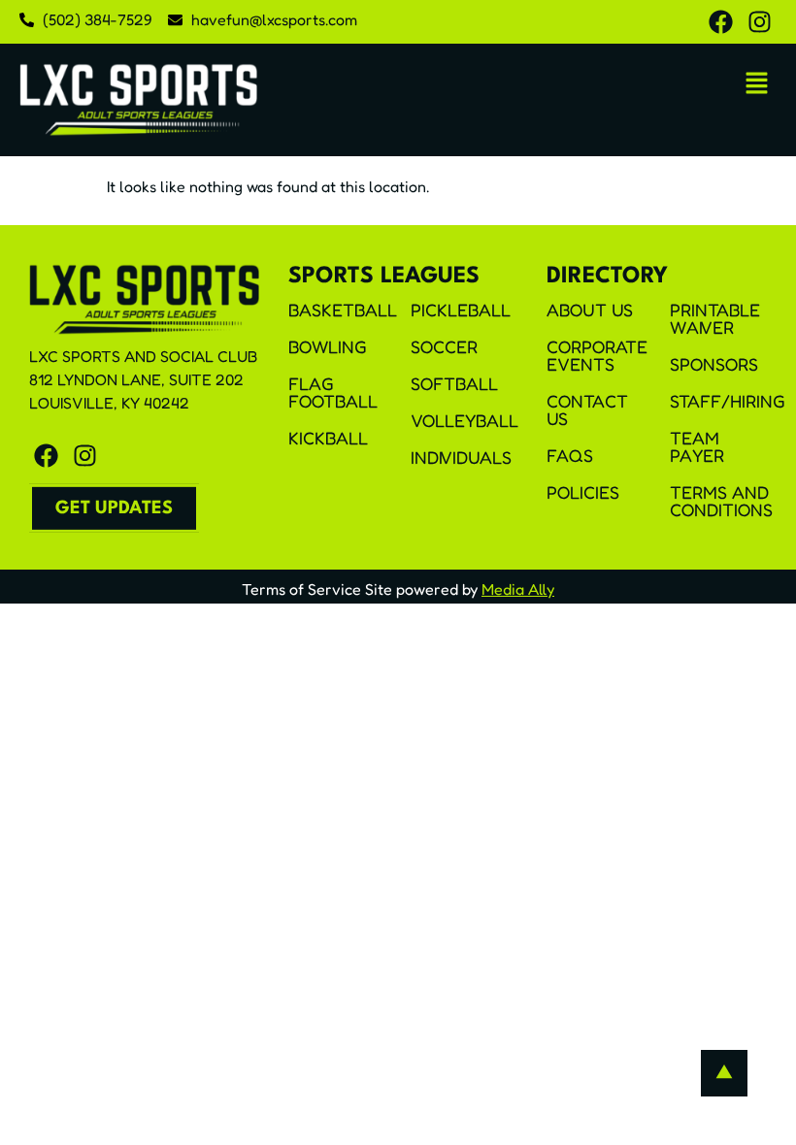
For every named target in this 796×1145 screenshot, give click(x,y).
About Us (590, 309)
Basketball (341, 309)
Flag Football (333, 392)
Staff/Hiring (723, 400)
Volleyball (464, 420)
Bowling (327, 346)
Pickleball (461, 309)
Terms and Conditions (721, 500)
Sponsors (714, 364)
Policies (583, 492)
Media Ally (517, 589)
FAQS (570, 455)
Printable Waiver (715, 318)
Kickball (328, 437)
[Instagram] (760, 22)
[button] (757, 84)
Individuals (461, 457)
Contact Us (587, 409)
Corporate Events (597, 355)
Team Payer (697, 446)
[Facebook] (721, 22)
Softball (454, 383)
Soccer (444, 346)
